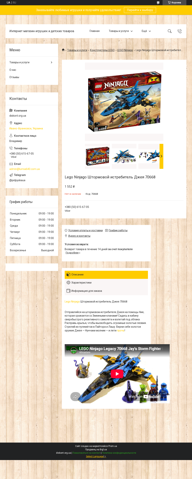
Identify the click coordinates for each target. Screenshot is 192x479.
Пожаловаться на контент (86, 453)
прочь (120, 330)
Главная (95, 30)
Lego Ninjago (72, 301)
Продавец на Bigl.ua (96, 449)
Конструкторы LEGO (102, 50)
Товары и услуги (119, 30)
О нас (12, 69)
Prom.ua (112, 446)
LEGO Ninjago (125, 50)
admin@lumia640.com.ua (24, 168)
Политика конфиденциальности (119, 453)
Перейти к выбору (140, 10)
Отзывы (14, 77)
